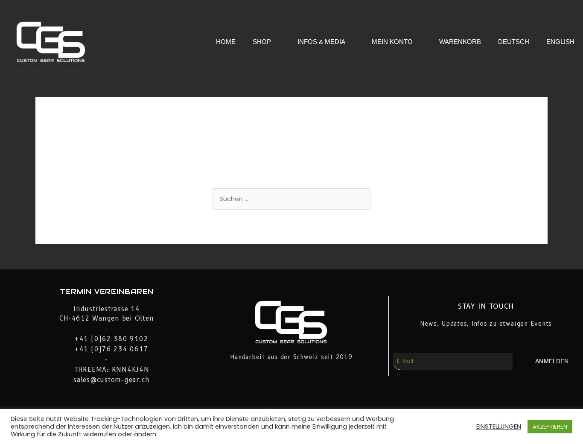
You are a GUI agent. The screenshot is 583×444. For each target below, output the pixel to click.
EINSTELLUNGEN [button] (498, 426)
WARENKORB (460, 41)
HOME (226, 41)
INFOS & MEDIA (321, 41)
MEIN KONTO (392, 41)
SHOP (262, 41)
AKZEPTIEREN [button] (550, 427)
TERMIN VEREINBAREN (107, 291)
